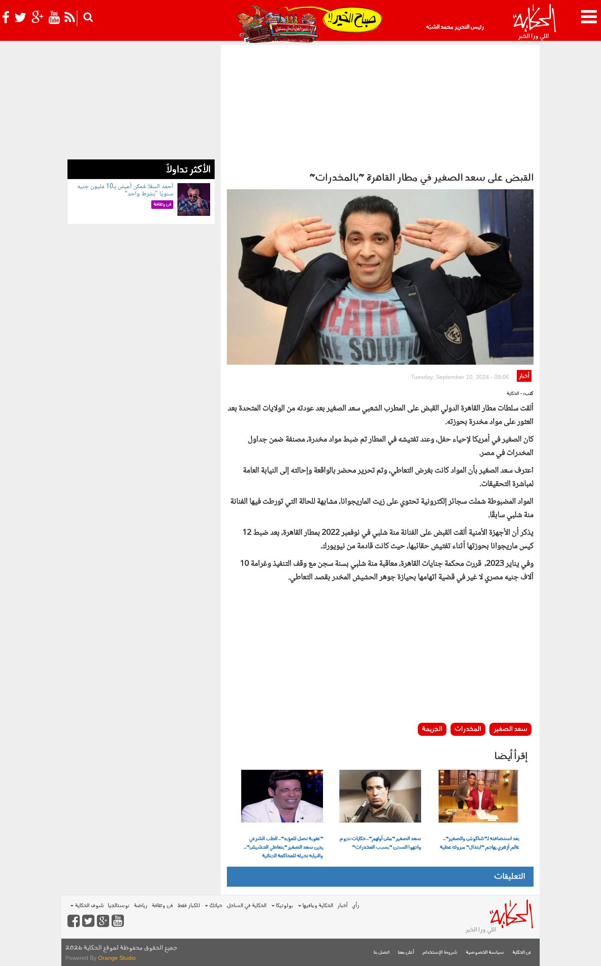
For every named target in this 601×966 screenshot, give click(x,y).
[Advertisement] (380, 106)
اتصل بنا (382, 952)
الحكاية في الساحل (246, 906)
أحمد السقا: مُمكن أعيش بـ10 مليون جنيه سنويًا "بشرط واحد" (125, 190)
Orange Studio (117, 958)
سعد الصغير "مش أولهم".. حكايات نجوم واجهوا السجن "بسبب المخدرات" (380, 843)
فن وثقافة (162, 906)
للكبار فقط (188, 906)
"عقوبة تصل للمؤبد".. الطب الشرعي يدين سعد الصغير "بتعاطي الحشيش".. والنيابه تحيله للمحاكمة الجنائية (283, 847)
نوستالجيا (119, 906)
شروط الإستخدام (439, 952)
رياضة (141, 906)
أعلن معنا (406, 952)
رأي (355, 906)
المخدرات (468, 729)
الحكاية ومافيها (317, 906)
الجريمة (432, 729)
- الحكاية (515, 393)
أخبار (523, 376)
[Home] (534, 22)
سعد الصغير (510, 729)
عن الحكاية (521, 952)
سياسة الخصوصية (485, 952)
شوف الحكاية (89, 906)
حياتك (215, 906)
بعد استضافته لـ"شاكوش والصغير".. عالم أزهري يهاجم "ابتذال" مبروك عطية (479, 843)
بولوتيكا (284, 906)
